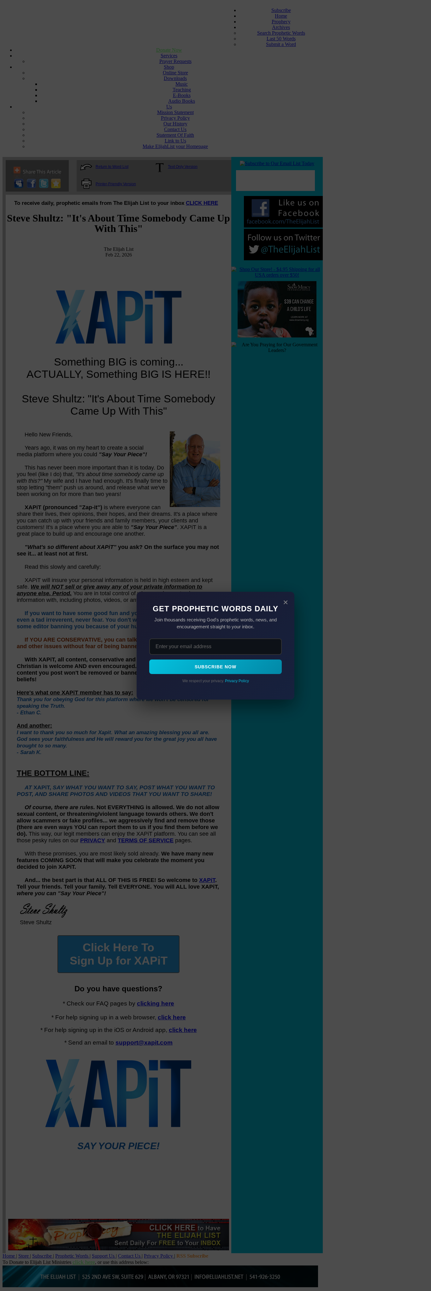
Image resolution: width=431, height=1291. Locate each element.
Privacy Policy (237, 681)
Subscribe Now (215, 666)
